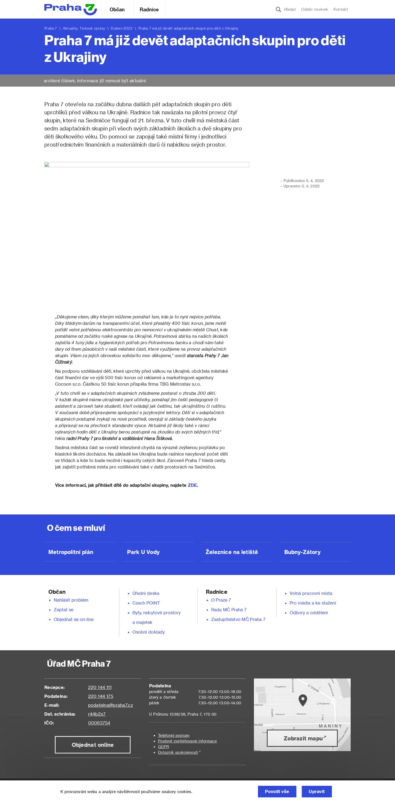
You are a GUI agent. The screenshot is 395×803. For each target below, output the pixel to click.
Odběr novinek (314, 9)
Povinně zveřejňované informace (187, 741)
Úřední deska (145, 593)
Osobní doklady (148, 631)
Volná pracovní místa (311, 593)
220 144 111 (100, 687)
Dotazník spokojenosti (178, 752)
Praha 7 (50, 28)
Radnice (149, 9)
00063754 (99, 722)
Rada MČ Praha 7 (229, 609)
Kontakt (340, 9)
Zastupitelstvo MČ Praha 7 (238, 619)
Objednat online (93, 744)
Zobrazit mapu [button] (303, 738)
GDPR (163, 746)
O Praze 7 (221, 599)
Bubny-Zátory (302, 552)
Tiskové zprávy (92, 28)
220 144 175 (100, 696)
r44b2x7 (97, 713)
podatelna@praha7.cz (110, 705)
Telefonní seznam (173, 735)
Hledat (288, 9)
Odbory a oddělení (309, 612)
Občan (117, 9)
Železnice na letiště (232, 552)
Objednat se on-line (74, 619)
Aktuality (70, 28)
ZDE (192, 485)
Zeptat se (63, 609)
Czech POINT (146, 602)
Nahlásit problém (71, 599)
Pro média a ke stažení (313, 602)
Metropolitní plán (70, 552)
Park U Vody (143, 552)
